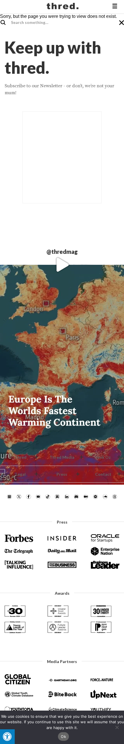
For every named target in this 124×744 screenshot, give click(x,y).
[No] (117, 727)
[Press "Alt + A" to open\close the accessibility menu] (7, 736)
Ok (63, 736)
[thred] (63, 7)
